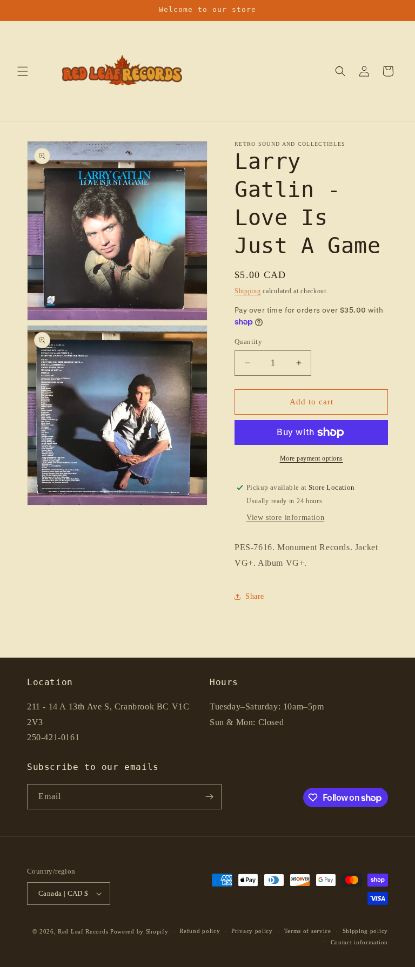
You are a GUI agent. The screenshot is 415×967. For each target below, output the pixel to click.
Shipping (248, 291)
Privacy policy (252, 931)
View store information (285, 517)
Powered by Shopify (139, 931)
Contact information (359, 942)
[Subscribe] (209, 796)
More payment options (311, 458)
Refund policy (199, 931)
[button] (23, 71)
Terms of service (307, 931)
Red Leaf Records (83, 931)
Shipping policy (366, 931)
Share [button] (254, 596)
